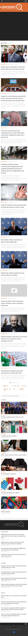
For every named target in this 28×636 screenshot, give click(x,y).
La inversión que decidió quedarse (9, 436)
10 (13, 386)
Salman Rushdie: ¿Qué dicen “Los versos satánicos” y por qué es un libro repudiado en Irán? (14, 339)
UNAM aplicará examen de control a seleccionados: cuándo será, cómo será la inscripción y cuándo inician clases (13, 536)
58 (22, 386)
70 (14, 389)
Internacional (4, 64)
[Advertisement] (14, 26)
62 (9, 389)
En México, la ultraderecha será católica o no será (12, 417)
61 (7, 389)
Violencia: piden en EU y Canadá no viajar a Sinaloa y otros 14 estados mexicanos (12, 303)
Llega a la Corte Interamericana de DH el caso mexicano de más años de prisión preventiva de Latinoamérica (13, 98)
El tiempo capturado (5, 511)
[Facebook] (14, 632)
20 (15, 386)
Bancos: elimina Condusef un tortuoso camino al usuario (13, 455)
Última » (22, 389)
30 (18, 386)
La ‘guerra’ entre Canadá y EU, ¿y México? (10, 492)
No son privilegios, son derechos (8, 473)
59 (25, 386)
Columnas (3, 415)
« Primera (4, 386)
